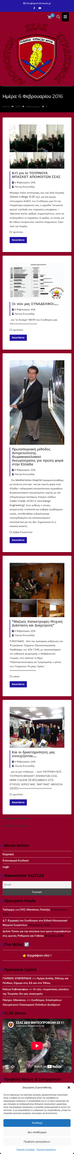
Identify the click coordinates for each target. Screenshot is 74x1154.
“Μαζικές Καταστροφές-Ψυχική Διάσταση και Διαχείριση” (37, 623)
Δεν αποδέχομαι (37, 1132)
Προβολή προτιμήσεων (37, 1141)
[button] (69, 1087)
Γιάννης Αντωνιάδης (25, 186)
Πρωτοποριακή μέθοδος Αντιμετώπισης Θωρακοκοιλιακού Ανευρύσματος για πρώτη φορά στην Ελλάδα (37, 456)
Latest (16, 676)
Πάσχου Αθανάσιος (14, 1000)
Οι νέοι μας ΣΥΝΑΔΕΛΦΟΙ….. (35, 304)
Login (6, 867)
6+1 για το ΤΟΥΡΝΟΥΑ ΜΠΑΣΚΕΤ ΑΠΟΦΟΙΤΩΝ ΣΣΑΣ (36, 175)
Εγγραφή (8, 854)
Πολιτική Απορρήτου (46, 1149)
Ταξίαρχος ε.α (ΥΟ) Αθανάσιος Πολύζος (26, 909)
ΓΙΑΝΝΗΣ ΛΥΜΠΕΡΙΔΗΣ (17, 978)
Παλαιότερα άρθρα (15, 826)
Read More (18, 240)
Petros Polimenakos (15, 989)
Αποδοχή (37, 1123)
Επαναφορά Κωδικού (16, 860)
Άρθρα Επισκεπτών (23, 532)
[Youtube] (40, 8)
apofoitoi (18, 232)
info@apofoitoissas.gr (38, 3)
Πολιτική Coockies (26, 1149)
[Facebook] (34, 8)
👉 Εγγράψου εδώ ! (37, 955)
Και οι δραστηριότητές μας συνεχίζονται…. (33, 754)
